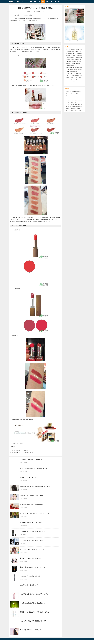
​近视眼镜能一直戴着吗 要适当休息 (30, 477)
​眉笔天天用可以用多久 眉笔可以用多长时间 (32, 531)
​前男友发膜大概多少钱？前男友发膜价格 (21, 450)
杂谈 (55, 1)
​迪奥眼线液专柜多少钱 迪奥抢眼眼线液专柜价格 (33, 621)
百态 (35, 1)
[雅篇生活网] (14, 2)
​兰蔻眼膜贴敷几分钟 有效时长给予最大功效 (32, 540)
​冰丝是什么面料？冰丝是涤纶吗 (29, 585)
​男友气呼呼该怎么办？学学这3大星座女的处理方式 (34, 513)
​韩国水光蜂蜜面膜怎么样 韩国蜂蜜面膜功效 (32, 567)
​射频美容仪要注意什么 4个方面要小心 (73, 79)
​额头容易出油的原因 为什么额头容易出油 (31, 495)
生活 (39, 1)
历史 (51, 1)
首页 (23, 1)
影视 (31, 1)
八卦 (27, 1)
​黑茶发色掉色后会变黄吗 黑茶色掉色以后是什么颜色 (35, 486)
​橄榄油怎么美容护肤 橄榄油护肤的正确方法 (32, 603)
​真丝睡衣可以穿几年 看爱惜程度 (72, 71)
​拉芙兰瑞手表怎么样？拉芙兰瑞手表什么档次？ (33, 468)
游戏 (59, 1)
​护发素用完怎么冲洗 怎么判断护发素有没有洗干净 (34, 594)
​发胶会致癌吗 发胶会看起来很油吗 (30, 576)
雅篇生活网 (38, 11)
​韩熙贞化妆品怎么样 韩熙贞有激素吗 (30, 558)
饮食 (47, 1)
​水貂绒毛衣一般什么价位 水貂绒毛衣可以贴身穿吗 (23, 452)
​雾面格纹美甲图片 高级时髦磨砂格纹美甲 (31, 504)
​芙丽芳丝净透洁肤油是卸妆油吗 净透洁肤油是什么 (34, 612)
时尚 (43, 1)
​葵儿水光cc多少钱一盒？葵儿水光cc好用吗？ (32, 549)
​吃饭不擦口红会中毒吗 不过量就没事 (30, 630)
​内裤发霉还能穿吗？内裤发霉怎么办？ (73, 73)
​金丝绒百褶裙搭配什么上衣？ (71, 65)
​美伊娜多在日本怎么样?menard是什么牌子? (32, 522)
